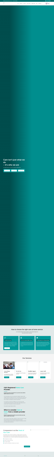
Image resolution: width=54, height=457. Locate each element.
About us (21, 3)
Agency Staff (33, 3)
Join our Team (28, 3)
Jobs (36, 3)
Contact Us (39, 3)
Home (18, 3)
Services (25, 3)
